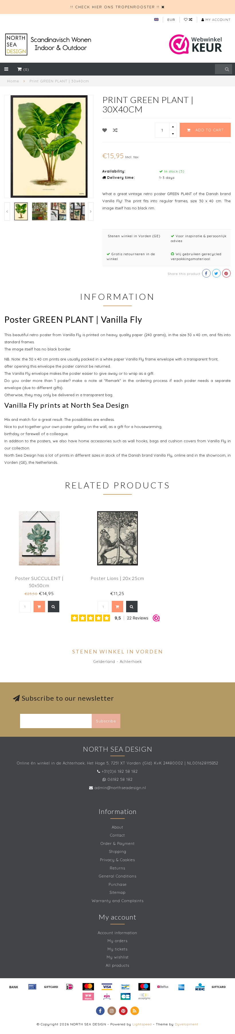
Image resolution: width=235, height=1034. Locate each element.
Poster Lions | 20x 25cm (117, 578)
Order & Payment (118, 843)
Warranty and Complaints (118, 900)
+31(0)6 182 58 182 (120, 771)
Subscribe (106, 721)
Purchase (118, 884)
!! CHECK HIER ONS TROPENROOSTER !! (115, 7)
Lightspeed (142, 1024)
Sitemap (117, 892)
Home (13, 81)
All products (117, 965)
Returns (117, 868)
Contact (117, 835)
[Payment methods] (14, 987)
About (117, 827)
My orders (117, 940)
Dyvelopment (186, 1024)
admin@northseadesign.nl (120, 787)
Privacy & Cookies (117, 859)
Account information (117, 932)
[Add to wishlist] (104, 130)
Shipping (117, 851)
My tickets (117, 949)
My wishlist (118, 957)
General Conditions (117, 876)
